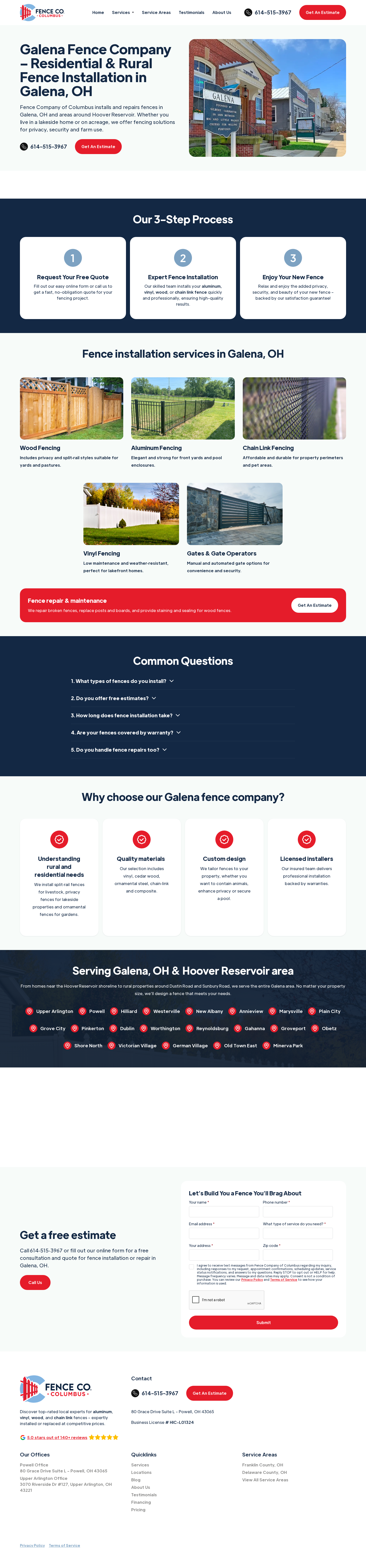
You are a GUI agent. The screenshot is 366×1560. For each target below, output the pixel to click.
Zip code (272, 1245)
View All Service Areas (265, 1479)
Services (140, 1464)
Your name (199, 1202)
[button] (123, 12)
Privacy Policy (252, 1279)
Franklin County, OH (262, 1464)
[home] (42, 12)
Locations (141, 1472)
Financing (141, 1502)
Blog (135, 1479)
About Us (140, 1487)
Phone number (276, 1202)
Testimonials (144, 1494)
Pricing (138, 1509)
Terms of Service (283, 1279)
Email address (202, 1224)
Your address (201, 1245)
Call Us (35, 1282)
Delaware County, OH (264, 1472)
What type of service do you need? (294, 1224)
